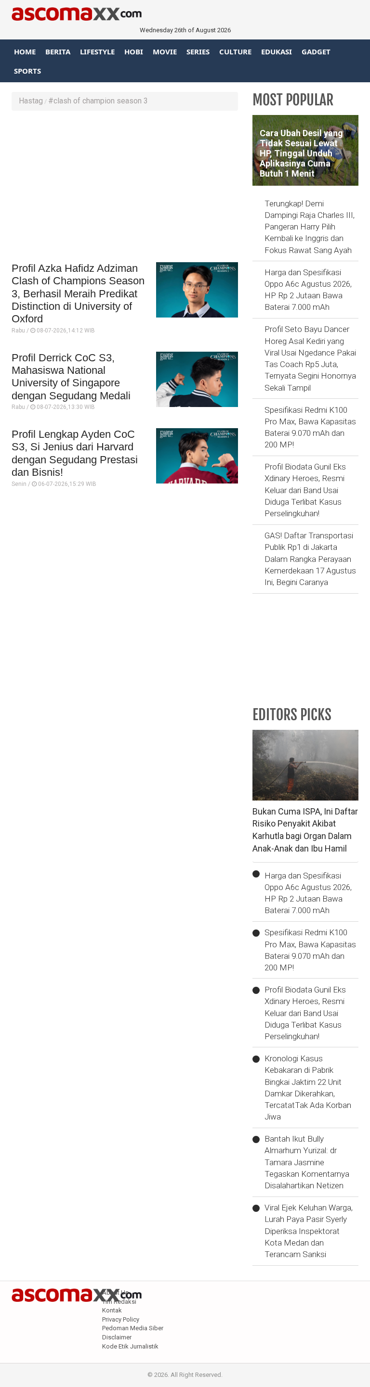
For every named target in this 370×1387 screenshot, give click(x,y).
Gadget (316, 51)
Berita (57, 51)
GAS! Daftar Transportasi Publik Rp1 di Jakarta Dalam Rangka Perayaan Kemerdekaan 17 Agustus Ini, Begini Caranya (310, 559)
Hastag (31, 100)
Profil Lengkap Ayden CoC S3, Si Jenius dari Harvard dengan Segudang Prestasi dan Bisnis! (75, 453)
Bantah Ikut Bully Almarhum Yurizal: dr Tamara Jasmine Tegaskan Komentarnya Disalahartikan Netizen (306, 1162)
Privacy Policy (120, 1319)
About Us (115, 1292)
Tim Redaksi (119, 1301)
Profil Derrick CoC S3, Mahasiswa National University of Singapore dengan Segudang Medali (71, 377)
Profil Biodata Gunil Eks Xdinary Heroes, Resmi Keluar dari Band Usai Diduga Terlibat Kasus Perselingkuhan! (305, 490)
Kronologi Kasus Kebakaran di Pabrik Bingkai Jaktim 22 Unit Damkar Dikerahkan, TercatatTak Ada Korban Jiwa (307, 1087)
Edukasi (276, 51)
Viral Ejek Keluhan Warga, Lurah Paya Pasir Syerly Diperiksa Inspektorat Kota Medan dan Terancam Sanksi (308, 1231)
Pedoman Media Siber (132, 1328)
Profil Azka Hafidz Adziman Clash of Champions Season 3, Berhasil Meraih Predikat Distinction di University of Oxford (78, 293)
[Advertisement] (125, 187)
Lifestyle (97, 51)
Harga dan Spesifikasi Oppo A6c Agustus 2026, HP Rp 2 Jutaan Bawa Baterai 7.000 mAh (308, 289)
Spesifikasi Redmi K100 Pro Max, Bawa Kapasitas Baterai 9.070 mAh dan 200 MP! (310, 427)
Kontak (112, 1310)
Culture (235, 51)
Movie (165, 51)
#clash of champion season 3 (98, 100)
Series (198, 51)
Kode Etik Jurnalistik (130, 1346)
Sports (27, 71)
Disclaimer (117, 1337)
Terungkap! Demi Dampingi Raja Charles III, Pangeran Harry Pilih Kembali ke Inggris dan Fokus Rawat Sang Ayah (309, 227)
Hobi (133, 51)
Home (25, 51)
